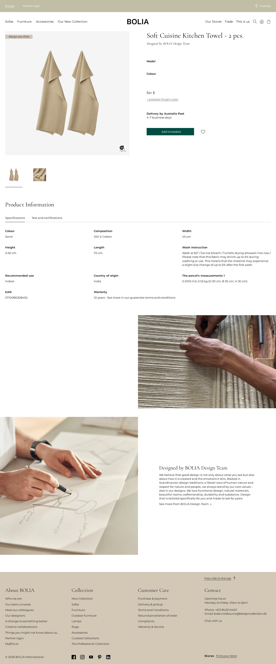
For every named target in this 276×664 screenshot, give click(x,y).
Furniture (78, 610)
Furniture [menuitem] (24, 21)
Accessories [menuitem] (45, 21)
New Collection (82, 598)
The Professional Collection (90, 643)
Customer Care (153, 590)
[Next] (124, 175)
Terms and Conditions (153, 610)
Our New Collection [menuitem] (72, 21)
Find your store (226, 656)
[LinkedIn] (108, 657)
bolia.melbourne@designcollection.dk (240, 613)
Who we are (13, 598)
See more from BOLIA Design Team (184, 504)
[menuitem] (255, 22)
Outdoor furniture (84, 615)
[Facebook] (74, 657)
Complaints (146, 621)
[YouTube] (91, 657)
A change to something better (26, 621)
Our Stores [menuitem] (213, 21)
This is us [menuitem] (243, 21)
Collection (82, 590)
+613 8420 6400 (226, 609)
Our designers (15, 615)
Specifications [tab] (15, 218)
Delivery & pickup (150, 604)
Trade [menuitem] (229, 21)
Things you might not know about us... (32, 632)
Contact (212, 590)
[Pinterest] (99, 657)
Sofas (75, 604)
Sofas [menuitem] (9, 21)
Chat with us (213, 620)
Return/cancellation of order (157, 615)
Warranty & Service (151, 626)
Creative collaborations (21, 626)
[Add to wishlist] (203, 131)
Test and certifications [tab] (47, 218)
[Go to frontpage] (138, 21)
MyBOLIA (11, 643)
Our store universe (18, 604)
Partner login (31, 6)
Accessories (80, 632)
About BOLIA (19, 590)
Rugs (75, 626)
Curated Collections (85, 638)
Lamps (76, 621)
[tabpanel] (138, 268)
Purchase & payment (152, 598)
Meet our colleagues (19, 610)
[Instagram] (82, 657)
